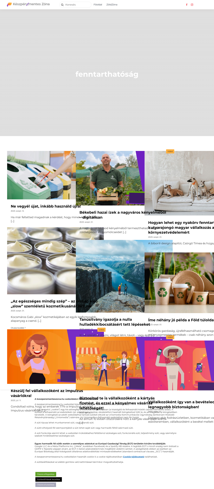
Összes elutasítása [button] (45, 484)
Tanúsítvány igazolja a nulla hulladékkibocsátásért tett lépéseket (124, 276)
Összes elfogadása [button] (45, 474)
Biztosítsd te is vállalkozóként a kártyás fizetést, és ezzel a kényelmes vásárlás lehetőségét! (124, 364)
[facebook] (187, 5)
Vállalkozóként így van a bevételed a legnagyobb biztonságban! (193, 368)
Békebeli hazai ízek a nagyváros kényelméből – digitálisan (124, 178)
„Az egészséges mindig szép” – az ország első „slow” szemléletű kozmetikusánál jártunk (55, 261)
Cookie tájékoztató (133, 456)
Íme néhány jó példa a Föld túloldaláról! (193, 283)
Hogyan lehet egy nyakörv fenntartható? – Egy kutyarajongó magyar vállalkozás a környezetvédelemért (193, 183)
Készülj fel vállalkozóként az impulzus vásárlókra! (55, 356)
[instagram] (192, 5)
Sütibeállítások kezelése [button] (48, 479)
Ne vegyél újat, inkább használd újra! (55, 175)
